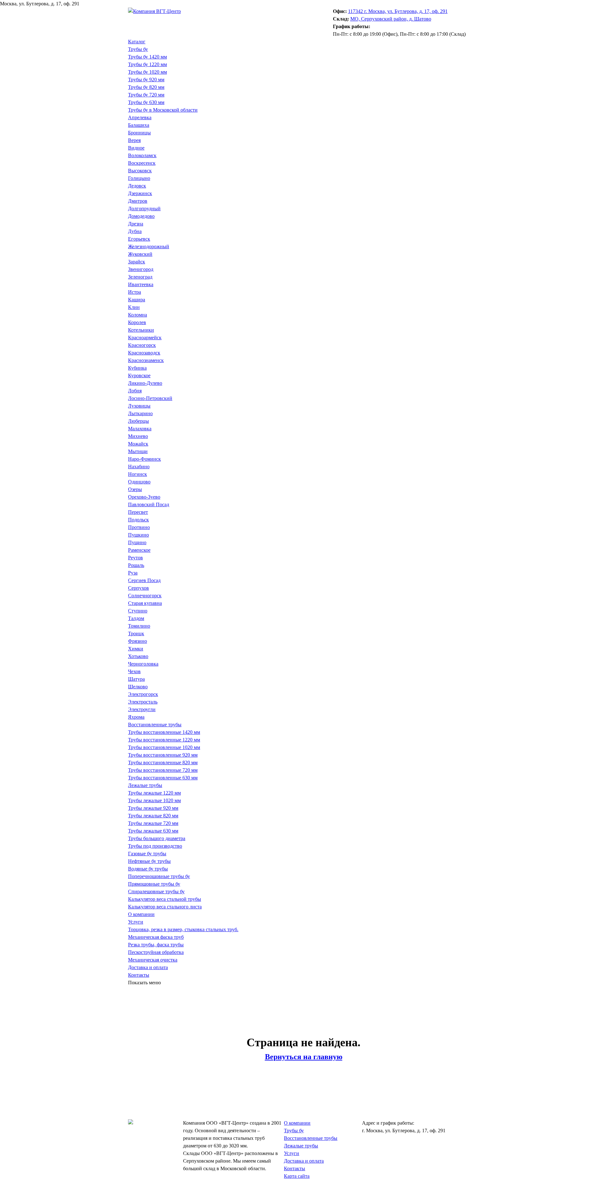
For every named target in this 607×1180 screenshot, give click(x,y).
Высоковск (140, 170)
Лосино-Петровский (150, 398)
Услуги (135, 922)
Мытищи (138, 451)
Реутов (135, 557)
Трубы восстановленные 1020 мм (164, 747)
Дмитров (137, 201)
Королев (137, 322)
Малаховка (139, 428)
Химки (135, 648)
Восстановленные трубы (154, 724)
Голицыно (139, 178)
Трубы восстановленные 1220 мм (164, 739)
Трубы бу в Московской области (163, 110)
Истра (134, 292)
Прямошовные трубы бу (154, 884)
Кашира (136, 299)
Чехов (134, 671)
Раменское (139, 550)
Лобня (135, 390)
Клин (134, 307)
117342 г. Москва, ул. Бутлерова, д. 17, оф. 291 (398, 11)
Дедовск (137, 185)
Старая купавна (145, 603)
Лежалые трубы (145, 785)
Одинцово (139, 481)
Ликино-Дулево (145, 383)
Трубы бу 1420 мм (147, 56)
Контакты (138, 975)
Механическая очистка (152, 959)
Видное (136, 148)
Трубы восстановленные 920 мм (163, 755)
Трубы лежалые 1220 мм (154, 793)
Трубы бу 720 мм (146, 94)
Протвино (139, 527)
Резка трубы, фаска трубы (156, 944)
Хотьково (138, 656)
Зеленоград (140, 277)
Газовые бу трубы (147, 853)
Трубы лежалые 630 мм (153, 830)
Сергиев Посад (144, 580)
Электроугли (142, 709)
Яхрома (136, 717)
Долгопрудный (144, 208)
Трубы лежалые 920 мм (153, 808)
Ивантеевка (140, 284)
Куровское (139, 375)
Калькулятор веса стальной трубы (164, 899)
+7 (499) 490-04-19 (148, 19)
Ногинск (137, 474)
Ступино (137, 610)
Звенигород (140, 269)
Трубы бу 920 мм (146, 79)
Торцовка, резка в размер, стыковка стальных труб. (183, 929)
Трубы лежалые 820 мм (153, 815)
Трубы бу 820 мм (146, 87)
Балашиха (138, 125)
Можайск (138, 443)
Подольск (138, 519)
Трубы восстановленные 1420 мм (164, 732)
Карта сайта (297, 1176)
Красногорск (142, 345)
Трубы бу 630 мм (146, 102)
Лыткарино (140, 413)
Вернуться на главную (303, 1057)
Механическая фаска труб (156, 937)
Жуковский (140, 254)
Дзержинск (140, 193)
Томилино (139, 626)
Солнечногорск (145, 595)
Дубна (135, 231)
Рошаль (136, 565)
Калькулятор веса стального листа (165, 906)
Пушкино (138, 535)
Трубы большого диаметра (156, 838)
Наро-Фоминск (144, 459)
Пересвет (138, 512)
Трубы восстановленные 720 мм (163, 770)
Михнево (138, 436)
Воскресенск (142, 163)
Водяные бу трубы (148, 868)
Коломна (137, 314)
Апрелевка (139, 117)
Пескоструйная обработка (156, 952)
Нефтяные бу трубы (149, 861)
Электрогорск (143, 694)
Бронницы (139, 132)
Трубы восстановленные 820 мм (163, 762)
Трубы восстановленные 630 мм (163, 777)
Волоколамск (142, 155)
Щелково (138, 686)
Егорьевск (139, 239)
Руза (133, 572)
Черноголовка (143, 664)
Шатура (136, 679)
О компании (141, 914)
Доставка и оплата (148, 967)
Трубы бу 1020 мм (147, 72)
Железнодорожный (148, 246)
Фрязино (137, 641)
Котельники (141, 330)
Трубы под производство (155, 846)
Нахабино (139, 466)
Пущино (137, 542)
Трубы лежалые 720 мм (153, 823)
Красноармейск (145, 337)
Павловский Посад (148, 504)
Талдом (136, 618)
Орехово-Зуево (144, 497)
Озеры (135, 489)
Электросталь (142, 701)
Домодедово (141, 216)
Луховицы (139, 406)
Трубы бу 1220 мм (147, 64)
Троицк (136, 633)
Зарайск (136, 261)
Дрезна (135, 223)
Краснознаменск (146, 360)
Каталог (136, 41)
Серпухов (138, 588)
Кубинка (137, 368)
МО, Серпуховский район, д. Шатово (390, 19)
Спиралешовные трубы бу (156, 891)
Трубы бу (138, 49)
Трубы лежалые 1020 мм (154, 800)
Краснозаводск (144, 352)
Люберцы (138, 421)
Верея (134, 140)
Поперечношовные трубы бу (159, 876)
